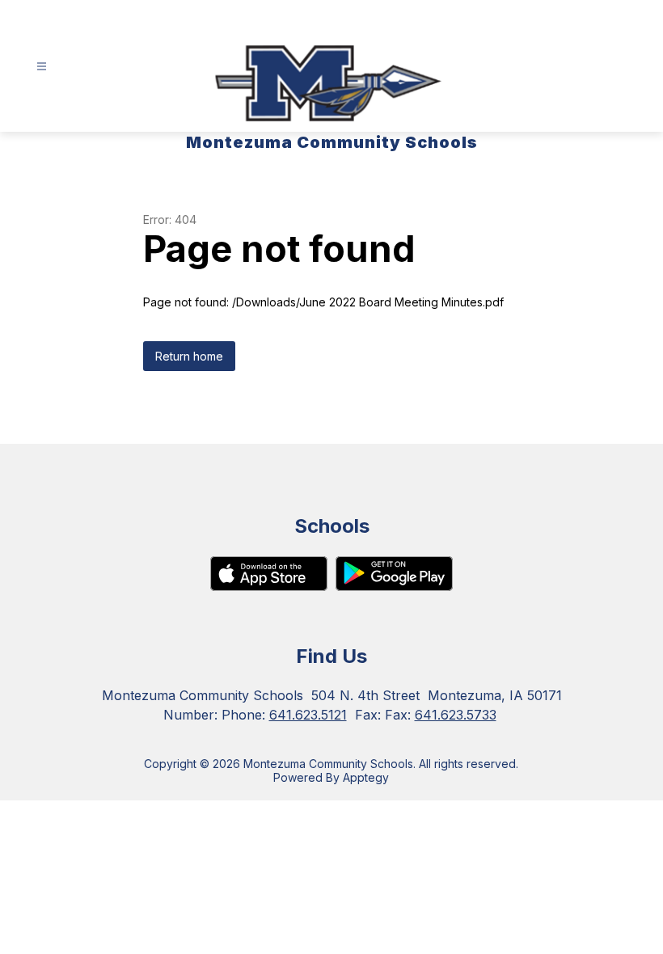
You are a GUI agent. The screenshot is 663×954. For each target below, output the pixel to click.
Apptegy (366, 777)
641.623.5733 (455, 715)
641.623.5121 (308, 715)
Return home (189, 356)
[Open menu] (41, 66)
